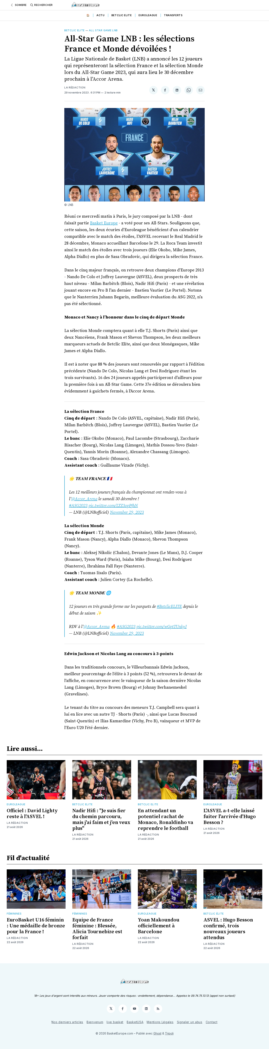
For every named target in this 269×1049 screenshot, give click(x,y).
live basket (115, 1022)
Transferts (173, 15)
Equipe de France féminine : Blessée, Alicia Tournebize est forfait (97, 929)
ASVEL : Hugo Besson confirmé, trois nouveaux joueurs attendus (228, 929)
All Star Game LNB (103, 30)
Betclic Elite (121, 15)
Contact (212, 1022)
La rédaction (74, 87)
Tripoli (169, 1033)
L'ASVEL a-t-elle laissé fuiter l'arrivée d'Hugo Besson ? (229, 817)
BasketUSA (135, 1022)
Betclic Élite (213, 913)
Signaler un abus (189, 1022)
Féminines (14, 913)
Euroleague (147, 15)
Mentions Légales (160, 1022)
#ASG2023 (78, 505)
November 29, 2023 (127, 512)
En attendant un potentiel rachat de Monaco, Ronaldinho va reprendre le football (165, 820)
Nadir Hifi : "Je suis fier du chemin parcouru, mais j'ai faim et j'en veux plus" (101, 820)
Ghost (157, 1033)
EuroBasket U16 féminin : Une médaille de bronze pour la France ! (36, 926)
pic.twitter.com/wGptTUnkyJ (161, 626)
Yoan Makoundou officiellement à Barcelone (158, 926)
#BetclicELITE (169, 606)
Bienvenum (95, 1022)
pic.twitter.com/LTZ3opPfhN (113, 505)
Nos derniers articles (67, 1022)
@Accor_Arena (84, 499)
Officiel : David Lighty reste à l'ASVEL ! (32, 814)
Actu (100, 15)
